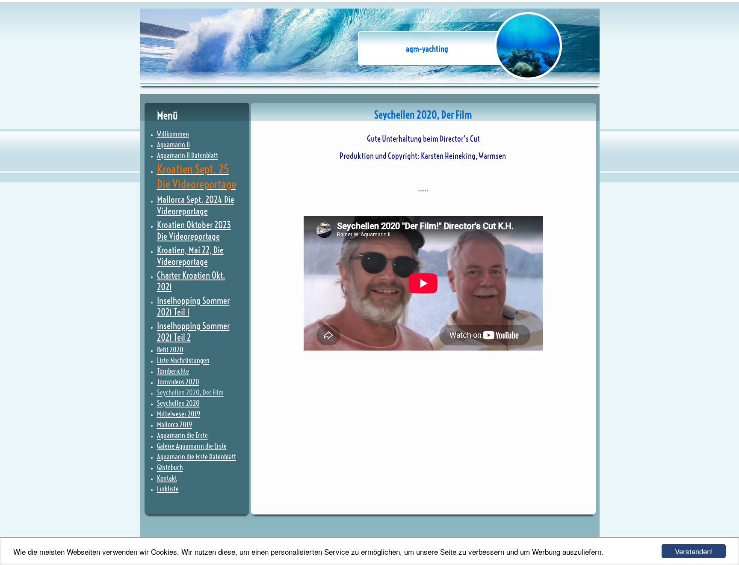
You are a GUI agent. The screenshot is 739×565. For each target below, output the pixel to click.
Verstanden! (694, 551)
